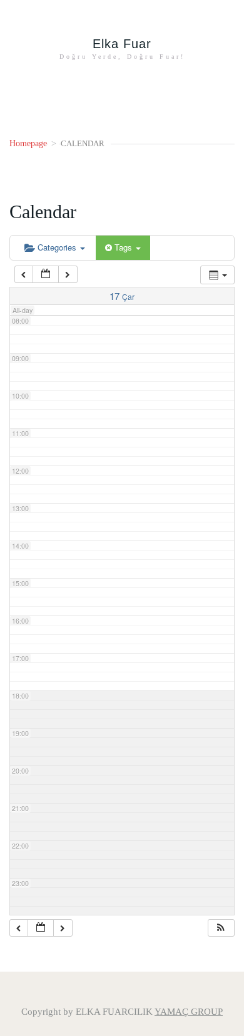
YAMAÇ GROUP (189, 1012)
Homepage (28, 143)
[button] (220, 928)
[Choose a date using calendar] (46, 275)
